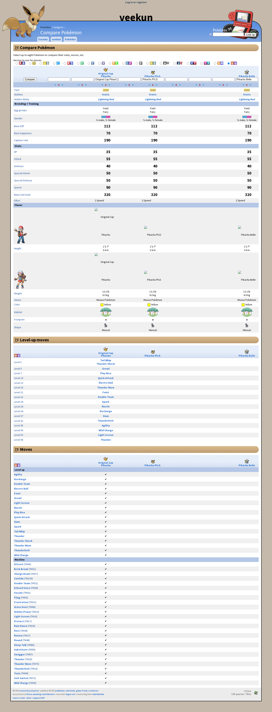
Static (106, 94)
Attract (18, 564)
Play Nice (105, 373)
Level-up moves (34, 339)
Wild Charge (106, 430)
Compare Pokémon (37, 47)
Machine (20, 559)
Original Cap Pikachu (105, 75)
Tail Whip (105, 360)
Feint (106, 392)
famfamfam (98, 694)
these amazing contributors (40, 694)
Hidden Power (22, 611)
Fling (17, 597)
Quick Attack (106, 378)
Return (18, 635)
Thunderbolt (106, 420)
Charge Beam (22, 573)
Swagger (19, 654)
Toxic (17, 673)
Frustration (21, 602)
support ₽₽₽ (39, 698)
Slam (106, 416)
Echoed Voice (22, 588)
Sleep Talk (20, 645)
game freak (81, 690)
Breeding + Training (27, 103)
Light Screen (105, 435)
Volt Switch (21, 678)
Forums (43, 39)
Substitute (21, 649)
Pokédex (45, 27)
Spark (105, 401)
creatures (93, 690)
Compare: (30, 79)
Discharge (106, 411)
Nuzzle (106, 406)
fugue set (70, 694)
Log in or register (136, 2)
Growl (106, 368)
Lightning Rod (106, 99)
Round (18, 640)
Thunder (106, 439)
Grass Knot (21, 607)
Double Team (106, 397)
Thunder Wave (105, 387)
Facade (18, 592)
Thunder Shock (106, 363)
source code (19, 698)
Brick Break (21, 569)
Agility (106, 425)
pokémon (60, 690)
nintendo (70, 690)
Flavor (18, 205)
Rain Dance (20, 626)
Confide (19, 578)
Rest (17, 630)
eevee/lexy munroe (29, 690)
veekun (136, 17)
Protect (19, 621)
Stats (18, 146)
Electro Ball (106, 382)
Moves (26, 449)
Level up (20, 469)
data (28, 698)
